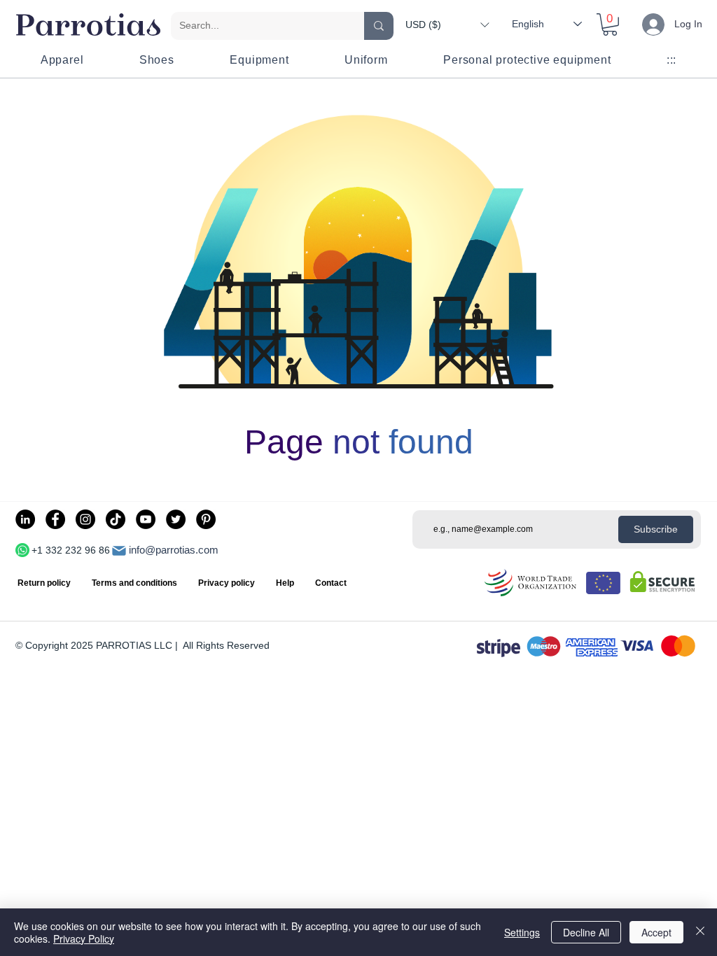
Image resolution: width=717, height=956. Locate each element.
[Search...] (379, 26)
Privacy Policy (83, 939)
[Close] (700, 932)
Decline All (586, 932)
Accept (656, 932)
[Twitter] (176, 519)
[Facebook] (55, 519)
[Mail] (119, 551)
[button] (447, 24)
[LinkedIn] (25, 519)
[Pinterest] (206, 519)
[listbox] (447, 24)
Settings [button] (522, 932)
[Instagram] (85, 519)
